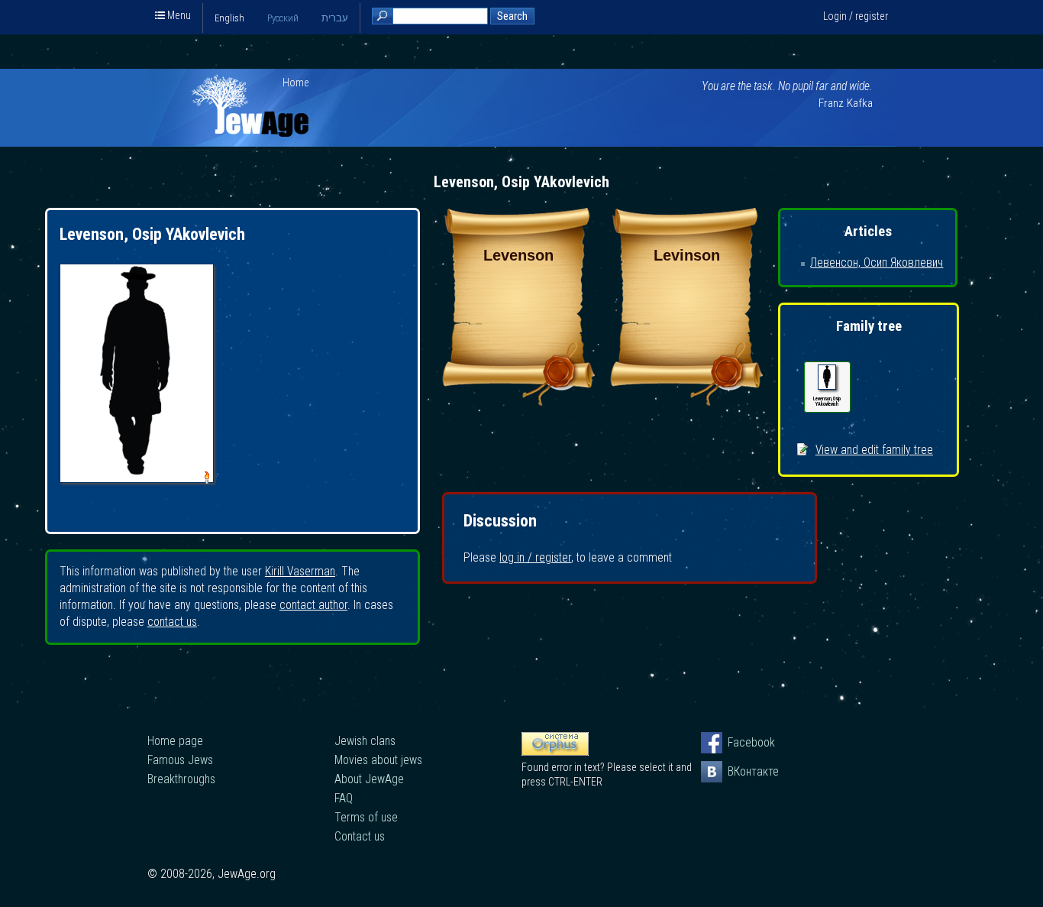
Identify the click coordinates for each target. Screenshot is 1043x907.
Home (296, 82)
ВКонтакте (738, 771)
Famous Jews (180, 760)
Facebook (738, 742)
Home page (175, 741)
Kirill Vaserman (300, 571)
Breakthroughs (181, 779)
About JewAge (369, 779)
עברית (334, 18)
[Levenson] (518, 401)
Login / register (855, 16)
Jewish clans (365, 741)
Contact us (359, 836)
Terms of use (366, 817)
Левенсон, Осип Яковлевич (876, 262)
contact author (313, 605)
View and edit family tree (874, 449)
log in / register (535, 557)
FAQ (343, 798)
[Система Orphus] (555, 752)
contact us (172, 621)
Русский (283, 18)
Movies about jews (378, 760)
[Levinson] (686, 401)
